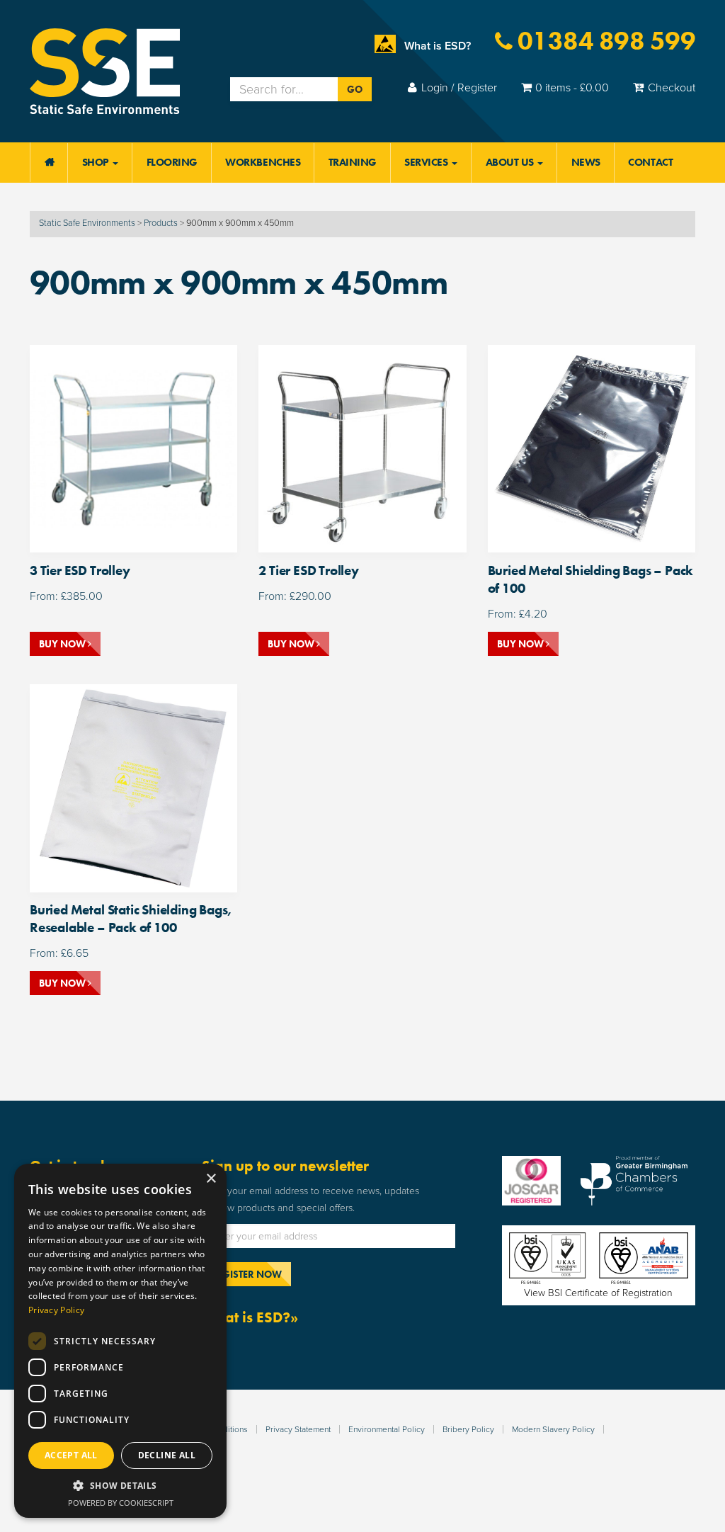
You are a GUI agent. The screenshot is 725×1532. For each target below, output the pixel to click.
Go (354, 89)
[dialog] (120, 1341)
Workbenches (262, 162)
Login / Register (459, 88)
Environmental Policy (386, 1429)
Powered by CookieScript (120, 1502)
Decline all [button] (166, 1455)
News (585, 162)
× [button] (210, 1179)
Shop (97, 162)
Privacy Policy (56, 1310)
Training (353, 162)
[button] (120, 1486)
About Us (511, 162)
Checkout (671, 88)
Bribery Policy (468, 1429)
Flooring (172, 162)
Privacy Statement (298, 1429)
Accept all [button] (71, 1455)
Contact (650, 162)
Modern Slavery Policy (553, 1429)
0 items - (572, 88)
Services (427, 162)
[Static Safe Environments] (105, 70)
